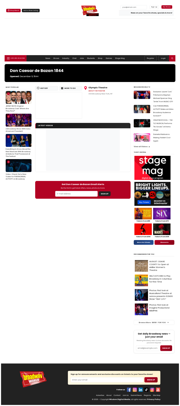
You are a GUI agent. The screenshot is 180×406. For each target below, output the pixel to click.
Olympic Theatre (97, 87)
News (47, 58)
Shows (56, 58)
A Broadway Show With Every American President (18, 123)
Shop (100, 58)
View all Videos (141, 146)
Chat (74, 58)
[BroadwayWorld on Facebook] (129, 389)
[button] (172, 58)
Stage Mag (120, 58)
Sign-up (154, 7)
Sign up (166, 348)
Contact (117, 395)
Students (91, 58)
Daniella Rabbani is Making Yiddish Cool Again (161, 137)
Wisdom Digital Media (119, 399)
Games (109, 58)
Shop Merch (14, 10)
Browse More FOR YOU (152, 322)
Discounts (164, 242)
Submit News (136, 395)
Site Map (156, 395)
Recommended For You (144, 254)
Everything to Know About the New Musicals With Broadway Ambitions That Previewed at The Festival (18, 147)
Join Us (126, 395)
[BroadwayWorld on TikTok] (146, 389)
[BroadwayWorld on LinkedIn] (140, 389)
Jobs (82, 58)
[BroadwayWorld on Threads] (152, 389)
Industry (65, 58)
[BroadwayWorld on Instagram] (134, 389)
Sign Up (104, 194)
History (44, 88)
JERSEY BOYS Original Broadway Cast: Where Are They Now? (17, 102)
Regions (147, 395)
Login (163, 58)
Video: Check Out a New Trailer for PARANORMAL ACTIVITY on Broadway (16, 170)
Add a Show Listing (30, 10)
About (108, 395)
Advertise (100, 395)
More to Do (70, 88)
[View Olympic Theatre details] (58, 105)
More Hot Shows (143, 242)
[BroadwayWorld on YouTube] (158, 389)
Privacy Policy (153, 399)
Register (150, 58)
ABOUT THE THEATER (96, 91)
